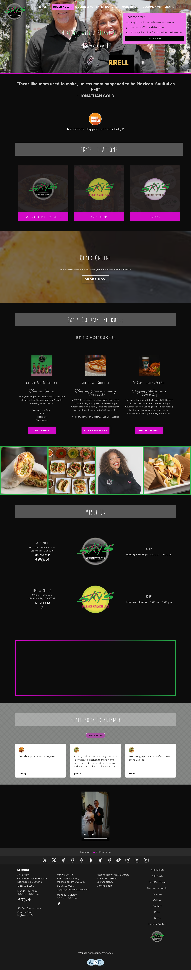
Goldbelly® (84, 7)
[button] (44, 7)
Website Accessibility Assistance (95, 953)
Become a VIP (152, 7)
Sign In (169, 7)
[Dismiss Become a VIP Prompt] (182, 17)
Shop (115, 7)
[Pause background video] (189, 71)
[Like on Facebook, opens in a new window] (36, 561)
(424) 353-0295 (65, 885)
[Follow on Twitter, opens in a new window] (44, 561)
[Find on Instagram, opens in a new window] (40, 561)
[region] (96, 669)
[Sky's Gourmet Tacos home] (14, 11)
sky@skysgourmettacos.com (73, 889)
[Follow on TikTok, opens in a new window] (48, 561)
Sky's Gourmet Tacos (157, 936)
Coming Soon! (104, 885)
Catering (102, 7)
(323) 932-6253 (25, 885)
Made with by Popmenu (56, 852)
